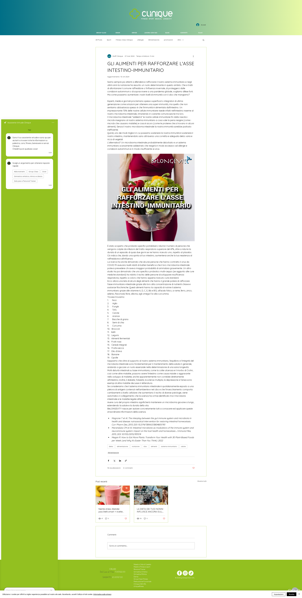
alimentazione (122, 446)
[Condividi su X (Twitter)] (114, 461)
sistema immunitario (169, 446)
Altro (179, 40)
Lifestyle (140, 40)
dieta (111, 446)
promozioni (168, 40)
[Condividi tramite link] (126, 461)
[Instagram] (185, 573)
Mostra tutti (201, 481)
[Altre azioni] (193, 56)
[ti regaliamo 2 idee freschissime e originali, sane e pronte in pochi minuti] (113, 495)
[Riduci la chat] (53, 123)
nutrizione (135, 446)
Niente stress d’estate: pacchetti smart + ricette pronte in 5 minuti (111, 510)
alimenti (154, 446)
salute (183, 446)
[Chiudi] (299, 594)
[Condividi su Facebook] (108, 461)
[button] (203, 40)
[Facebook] (179, 573)
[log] (29, 356)
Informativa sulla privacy (102, 594)
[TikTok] (191, 573)
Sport (109, 40)
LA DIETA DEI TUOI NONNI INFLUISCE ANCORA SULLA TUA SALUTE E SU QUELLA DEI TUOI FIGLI (150, 510)
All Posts (99, 40)
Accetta (291, 594)
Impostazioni (278, 594)
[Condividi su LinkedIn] (120, 461)
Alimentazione (153, 40)
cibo (145, 446)
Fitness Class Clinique (124, 40)
